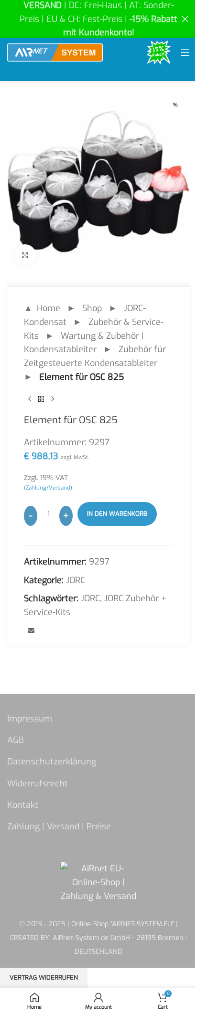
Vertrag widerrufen (44, 977)
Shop (92, 308)
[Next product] (52, 399)
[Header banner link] (98, 19)
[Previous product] (29, 399)
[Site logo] (55, 52)
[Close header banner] (185, 19)
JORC (75, 580)
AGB (15, 740)
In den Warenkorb (117, 514)
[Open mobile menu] (185, 52)
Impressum (29, 718)
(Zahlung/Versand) (48, 487)
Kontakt (22, 805)
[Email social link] (31, 631)
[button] (17, 997)
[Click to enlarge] (25, 255)
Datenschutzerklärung (51, 761)
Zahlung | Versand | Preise (59, 826)
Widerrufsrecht (37, 783)
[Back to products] (41, 399)
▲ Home (42, 308)
